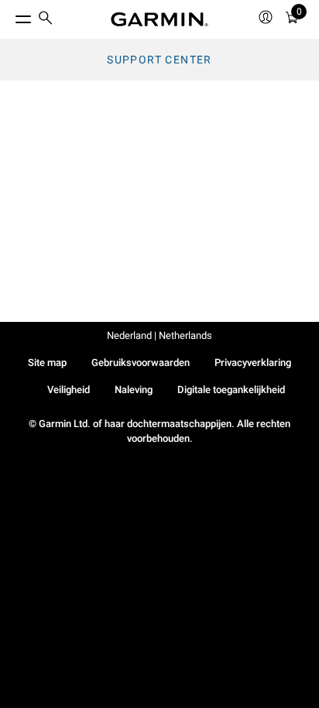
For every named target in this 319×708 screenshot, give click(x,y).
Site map (47, 362)
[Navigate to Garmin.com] (159, 19)
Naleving (134, 389)
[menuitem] (45, 19)
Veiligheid (68, 389)
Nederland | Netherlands (159, 335)
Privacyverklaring (252, 362)
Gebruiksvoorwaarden (140, 362)
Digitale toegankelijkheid (231, 389)
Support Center (159, 59)
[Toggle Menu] (9, 15)
